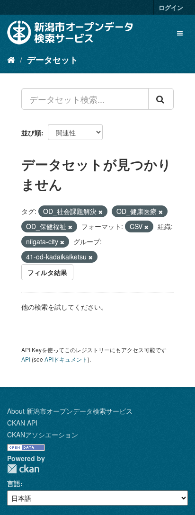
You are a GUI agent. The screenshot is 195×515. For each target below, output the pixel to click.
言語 (13, 483)
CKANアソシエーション (42, 434)
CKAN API (22, 422)
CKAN (23, 469)
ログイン (171, 7)
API (25, 359)
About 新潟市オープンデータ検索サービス (70, 411)
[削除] (100, 211)
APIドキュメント (66, 359)
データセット (52, 59)
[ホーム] (11, 59)
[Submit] (161, 99)
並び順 (31, 132)
